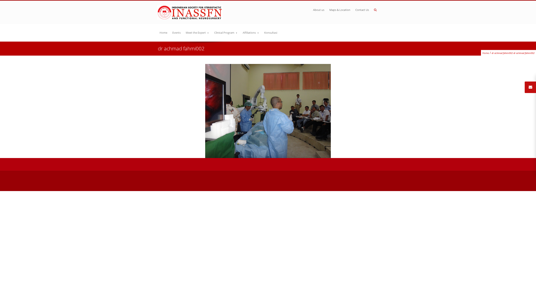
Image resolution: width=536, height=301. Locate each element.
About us (318, 10)
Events (176, 32)
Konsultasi (270, 32)
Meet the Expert (196, 32)
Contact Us (362, 10)
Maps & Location (339, 10)
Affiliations (249, 32)
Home (163, 32)
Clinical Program (224, 32)
